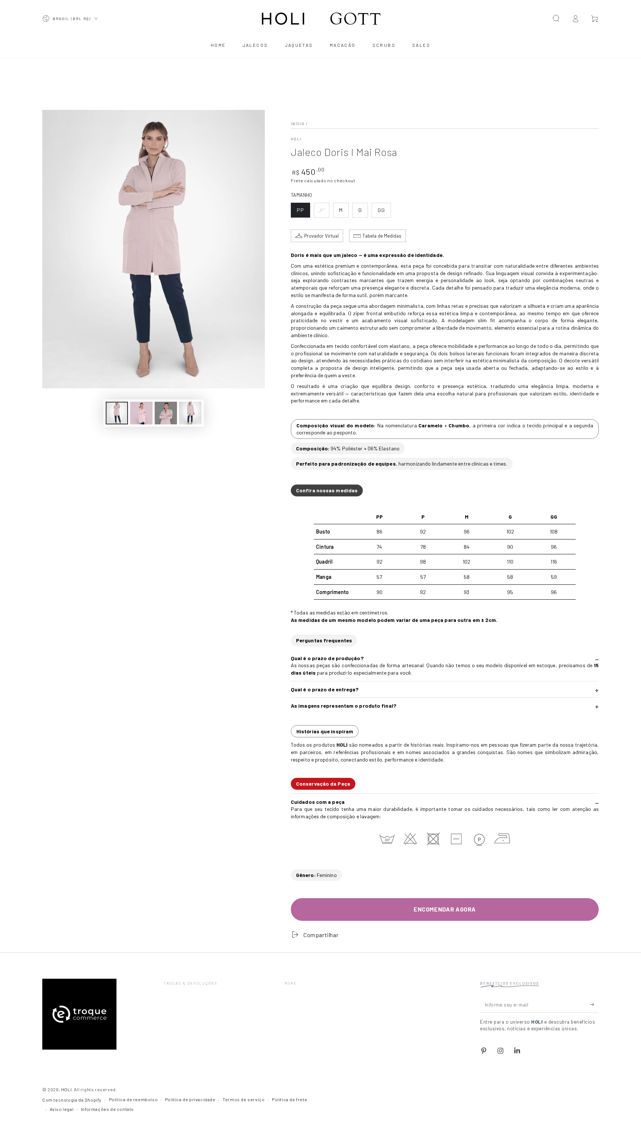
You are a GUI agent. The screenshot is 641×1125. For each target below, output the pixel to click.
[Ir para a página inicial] (320, 18)
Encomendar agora (445, 909)
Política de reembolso (133, 1099)
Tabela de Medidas (381, 236)
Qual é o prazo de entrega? (325, 689)
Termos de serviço (243, 1099)
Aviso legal (62, 1109)
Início (298, 123)
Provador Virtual (321, 236)
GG (384, 212)
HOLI (296, 139)
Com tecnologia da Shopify (72, 1099)
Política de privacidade (190, 1099)
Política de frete (289, 1099)
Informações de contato (107, 1109)
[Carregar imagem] (117, 413)
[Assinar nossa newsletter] (594, 1004)
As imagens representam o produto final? (343, 705)
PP (303, 212)
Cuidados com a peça (318, 802)
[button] (556, 18)
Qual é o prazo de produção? (327, 658)
